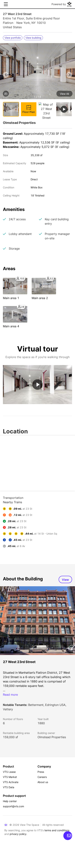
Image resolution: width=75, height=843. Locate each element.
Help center (10, 801)
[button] (37, 71)
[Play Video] (37, 384)
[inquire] (67, 835)
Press (41, 771)
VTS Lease (9, 771)
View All (64, 93)
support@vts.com (13, 806)
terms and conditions (56, 830)
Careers (42, 776)
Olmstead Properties (52, 737)
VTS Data (8, 787)
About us (43, 782)
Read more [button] (10, 694)
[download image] (6, 94)
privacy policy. (18, 833)
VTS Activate (10, 782)
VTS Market (10, 776)
